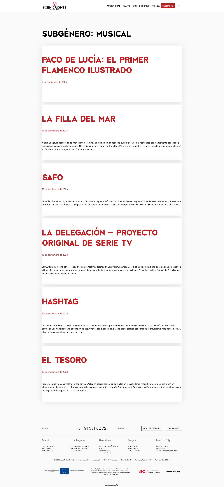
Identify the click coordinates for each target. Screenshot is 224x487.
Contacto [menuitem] (167, 6)
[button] (178, 6)
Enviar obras (174, 428)
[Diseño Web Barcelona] (112, 485)
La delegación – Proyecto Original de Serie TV (100, 237)
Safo (52, 177)
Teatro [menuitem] (127, 6)
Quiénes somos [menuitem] (141, 6)
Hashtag (60, 301)
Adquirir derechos (152, 428)
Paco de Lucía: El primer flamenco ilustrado (95, 64)
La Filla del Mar (78, 118)
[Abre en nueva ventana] (173, 471)
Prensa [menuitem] (156, 6)
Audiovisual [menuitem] (113, 6)
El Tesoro (64, 359)
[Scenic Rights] (54, 6)
